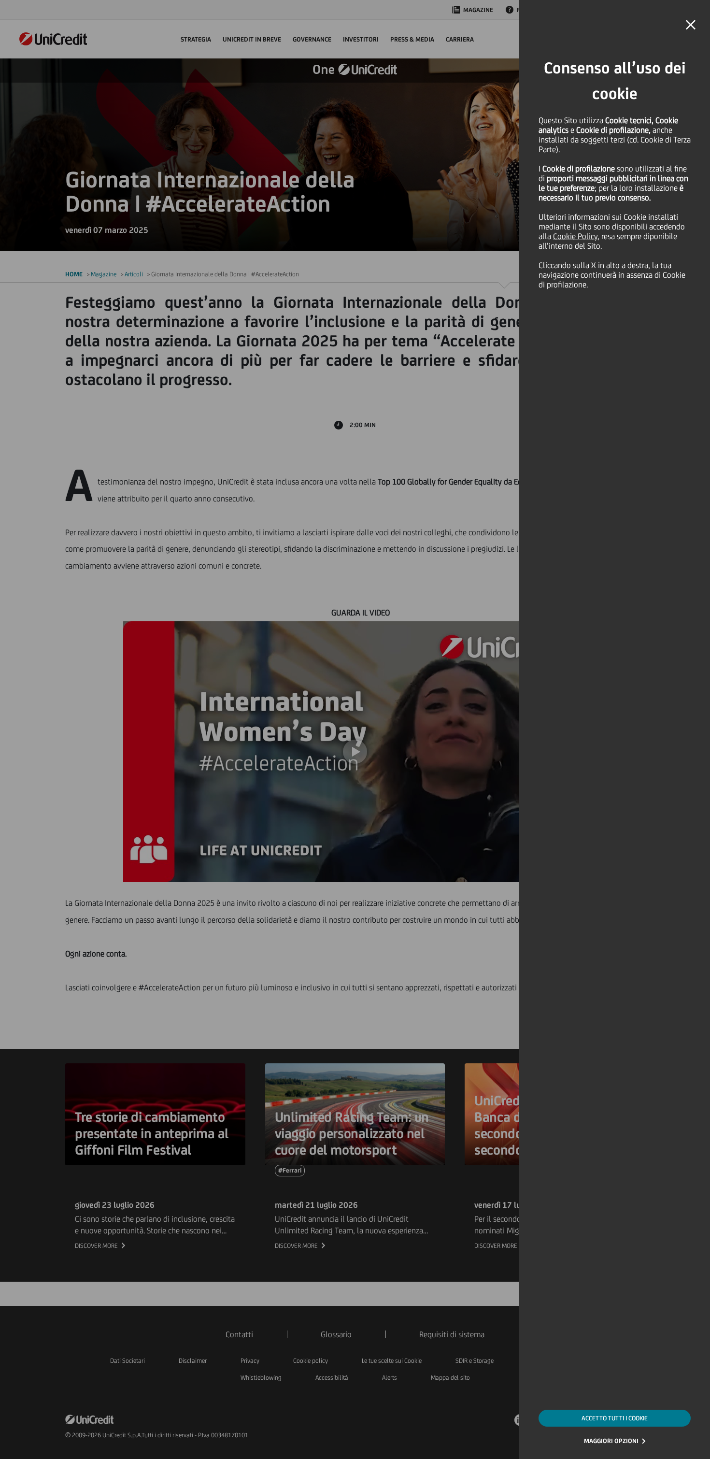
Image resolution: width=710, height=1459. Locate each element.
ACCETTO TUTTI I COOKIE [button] (615, 1418)
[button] (690, 25)
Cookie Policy (575, 236)
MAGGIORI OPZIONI (611, 1441)
